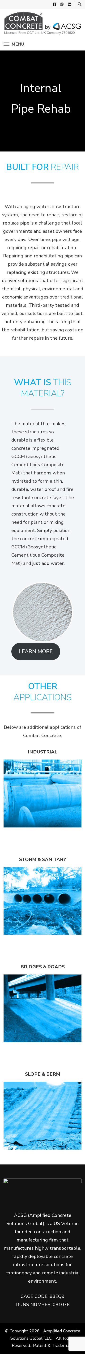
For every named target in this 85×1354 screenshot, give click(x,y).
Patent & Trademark (52, 1345)
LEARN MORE (36, 651)
